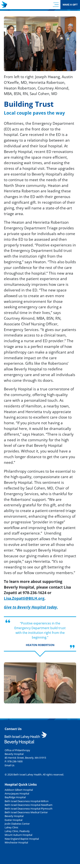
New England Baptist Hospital (22, 838)
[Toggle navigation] (55, 4)
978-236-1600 (15, 761)
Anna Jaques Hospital (17, 793)
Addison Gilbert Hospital (19, 790)
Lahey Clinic (11, 827)
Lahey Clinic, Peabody (17, 831)
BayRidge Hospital (15, 797)
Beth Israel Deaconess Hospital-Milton (27, 801)
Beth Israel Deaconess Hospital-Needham (28, 805)
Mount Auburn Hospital (18, 835)
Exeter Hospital (13, 820)
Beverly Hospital (14, 816)
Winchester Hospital (16, 842)
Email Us (9, 765)
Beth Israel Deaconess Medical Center (26, 812)
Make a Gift (70, 4)
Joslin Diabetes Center (17, 823)
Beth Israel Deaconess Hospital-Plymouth (28, 808)
